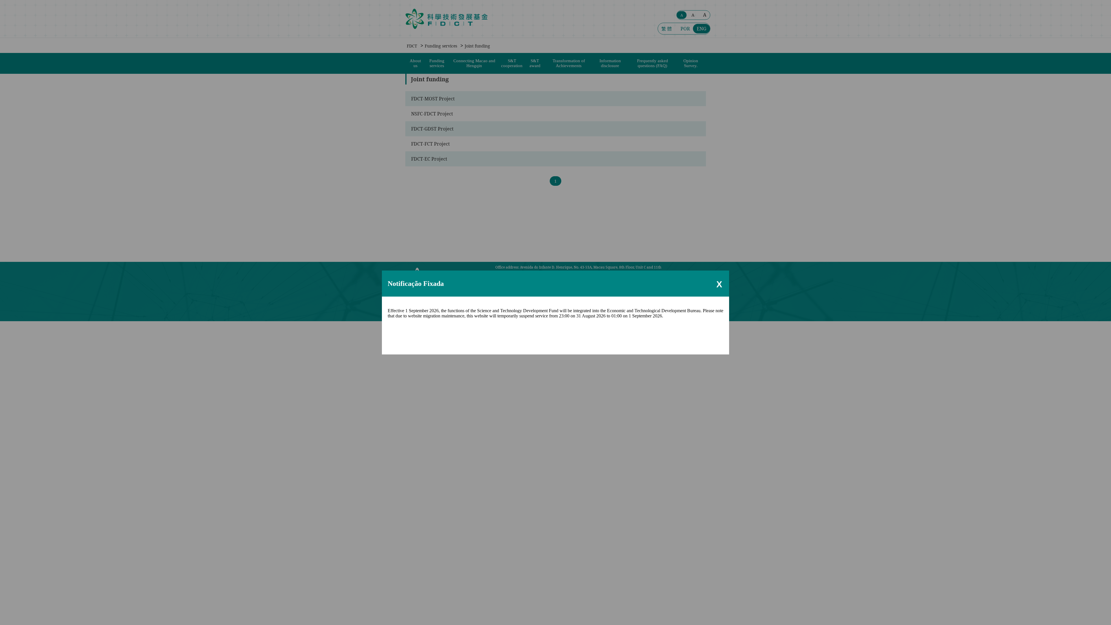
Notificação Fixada (416, 283)
